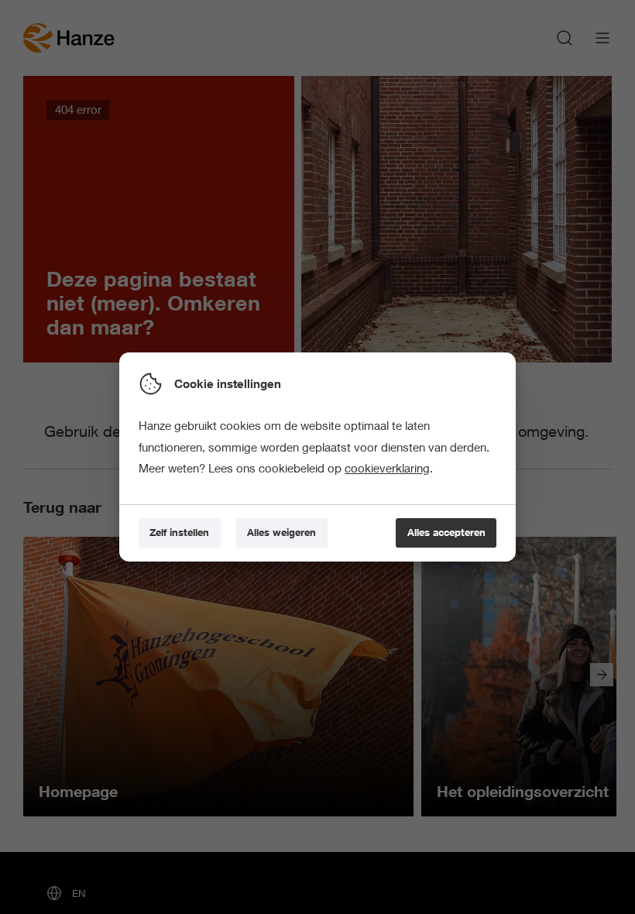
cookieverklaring (387, 468)
